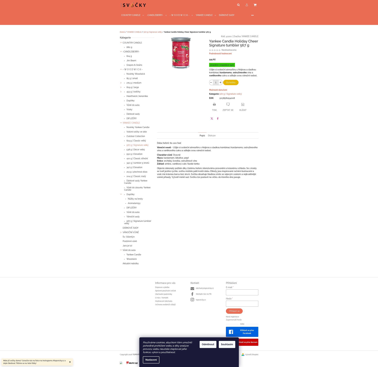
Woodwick (131, 259)
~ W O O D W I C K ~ (133, 69)
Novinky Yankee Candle (137, 127)
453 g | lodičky (133, 91)
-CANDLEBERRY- (131, 51)
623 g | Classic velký (136, 140)
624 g (129, 56)
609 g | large (132, 87)
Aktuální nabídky (131, 263)
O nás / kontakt (161, 298)
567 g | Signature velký (137, 145)
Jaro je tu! (127, 245)
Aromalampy (134, 203)
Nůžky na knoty (135, 199)
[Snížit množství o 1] (211, 82)
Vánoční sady (133, 216)
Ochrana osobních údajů (165, 305)
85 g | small (132, 78)
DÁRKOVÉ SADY (130, 228)
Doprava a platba (162, 287)
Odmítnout (208, 344)
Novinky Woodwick (135, 74)
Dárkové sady (133, 114)
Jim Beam (131, 60)
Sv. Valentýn (129, 237)
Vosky (129, 109)
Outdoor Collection (135, 136)
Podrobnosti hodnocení (220, 53)
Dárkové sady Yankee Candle (135, 181)
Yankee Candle (133, 254)
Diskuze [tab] (212, 135)
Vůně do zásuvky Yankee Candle (137, 188)
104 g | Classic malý (136, 176)
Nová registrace (232, 317)
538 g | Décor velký (135, 149)
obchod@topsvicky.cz (205, 288)
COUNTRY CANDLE (132, 43)
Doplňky (130, 100)
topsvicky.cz (201, 300)
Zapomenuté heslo (234, 320)
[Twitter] (211, 118)
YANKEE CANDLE (131, 123)
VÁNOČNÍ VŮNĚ (131, 232)
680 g (129, 47)
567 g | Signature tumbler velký (137, 222)
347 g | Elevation (134, 167)
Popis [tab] (202, 135)
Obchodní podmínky (163, 294)
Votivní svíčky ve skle (136, 132)
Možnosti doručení (218, 90)
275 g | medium (133, 83)
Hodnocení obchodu (163, 301)
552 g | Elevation (134, 154)
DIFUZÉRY (131, 118)
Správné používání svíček (165, 291)
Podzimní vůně (130, 241)
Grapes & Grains (134, 65)
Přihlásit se (234, 311)
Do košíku (230, 82)
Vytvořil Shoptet (251, 355)
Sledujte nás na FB (203, 294)
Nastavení (151, 359)
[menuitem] (132, 15)
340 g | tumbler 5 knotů (137, 163)
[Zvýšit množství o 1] (220, 82)
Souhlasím (227, 344)
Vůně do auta (132, 105)
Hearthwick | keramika (137, 96)
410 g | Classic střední (137, 158)
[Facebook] (217, 118)
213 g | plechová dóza (136, 172)
